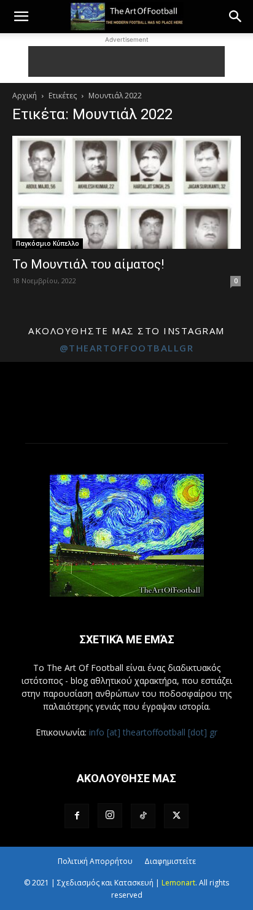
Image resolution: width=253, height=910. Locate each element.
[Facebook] (76, 816)
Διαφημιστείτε (170, 861)
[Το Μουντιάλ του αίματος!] (126, 192)
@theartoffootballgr (127, 348)
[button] (21, 16)
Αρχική (24, 95)
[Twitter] (176, 816)
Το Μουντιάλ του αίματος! (88, 264)
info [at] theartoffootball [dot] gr (153, 732)
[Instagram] (110, 815)
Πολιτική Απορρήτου (95, 861)
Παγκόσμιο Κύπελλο (47, 243)
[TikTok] (143, 816)
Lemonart (178, 882)
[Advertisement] (126, 61)
